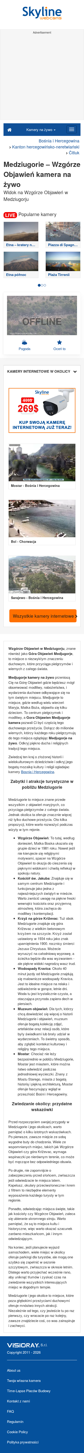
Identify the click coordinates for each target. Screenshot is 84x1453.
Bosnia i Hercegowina (37, 771)
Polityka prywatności (22, 1441)
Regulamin (15, 1421)
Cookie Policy (17, 1431)
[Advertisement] (42, 78)
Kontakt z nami (18, 1400)
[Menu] (71, 129)
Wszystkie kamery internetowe (44, 616)
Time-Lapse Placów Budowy (29, 1390)
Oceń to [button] (59, 348)
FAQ (10, 1411)
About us (14, 1370)
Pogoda (24, 348)
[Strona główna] (9, 129)
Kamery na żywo (39, 129)
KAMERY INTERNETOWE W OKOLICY (38, 371)
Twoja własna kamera (24, 1380)
